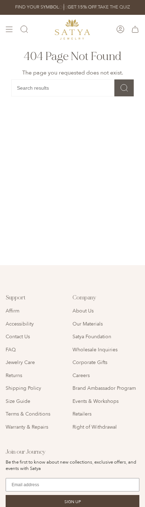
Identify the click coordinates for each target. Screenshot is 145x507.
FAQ (11, 349)
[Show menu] (9, 29)
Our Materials (87, 324)
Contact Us (18, 336)
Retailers (82, 414)
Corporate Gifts (89, 362)
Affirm (12, 311)
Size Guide (18, 401)
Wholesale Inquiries (95, 349)
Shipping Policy (23, 388)
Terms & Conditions (28, 414)
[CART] (135, 29)
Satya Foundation (91, 336)
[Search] (124, 87)
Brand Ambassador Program (104, 388)
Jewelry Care (20, 362)
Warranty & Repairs (27, 427)
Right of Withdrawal (94, 427)
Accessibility (20, 324)
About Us (83, 311)
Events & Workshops (95, 401)
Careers (81, 375)
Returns (14, 375)
